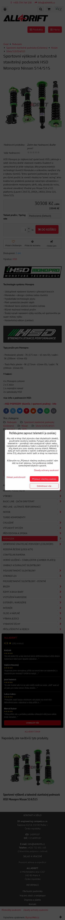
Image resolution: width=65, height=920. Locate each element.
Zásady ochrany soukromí (46, 470)
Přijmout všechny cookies (44, 478)
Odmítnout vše (44, 485)
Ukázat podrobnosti (16, 477)
